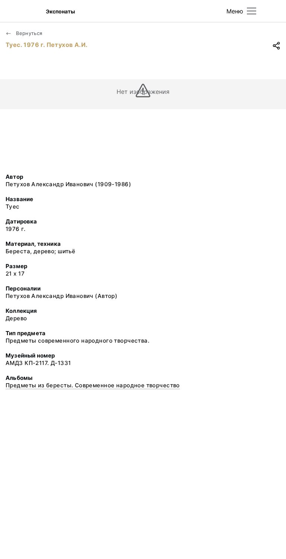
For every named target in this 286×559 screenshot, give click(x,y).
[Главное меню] (251, 11)
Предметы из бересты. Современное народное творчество (93, 385)
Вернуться (28, 33)
